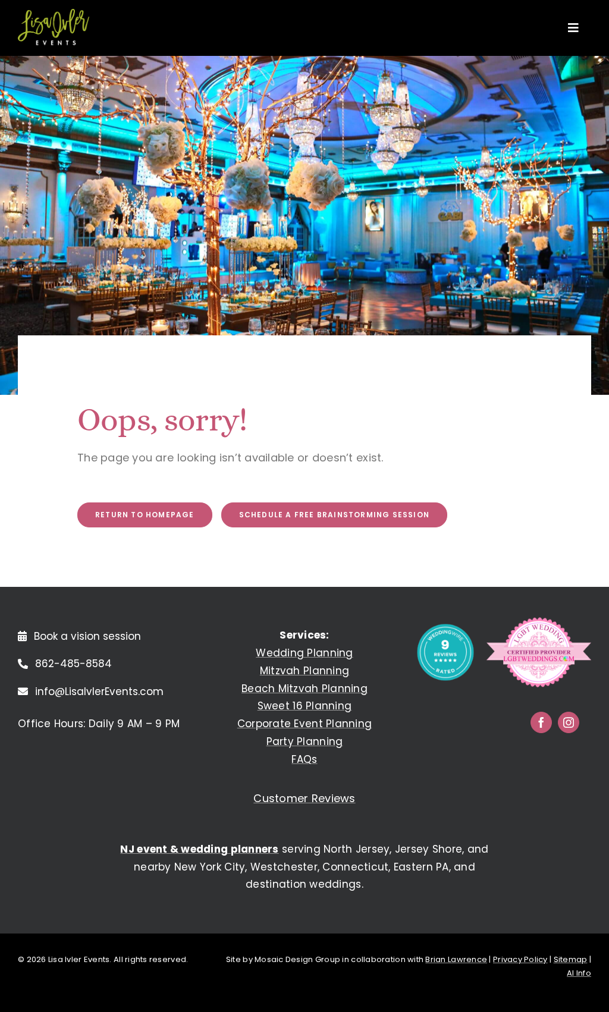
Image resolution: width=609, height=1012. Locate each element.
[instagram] (568, 722)
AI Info (579, 973)
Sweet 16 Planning (305, 706)
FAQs (304, 759)
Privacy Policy (520, 959)
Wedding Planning (304, 653)
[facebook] (541, 722)
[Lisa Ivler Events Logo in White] (53, 14)
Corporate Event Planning (304, 723)
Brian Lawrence (456, 959)
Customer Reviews (304, 798)
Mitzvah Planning (304, 671)
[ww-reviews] (445, 628)
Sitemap (571, 959)
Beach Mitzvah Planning (304, 688)
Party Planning (304, 741)
